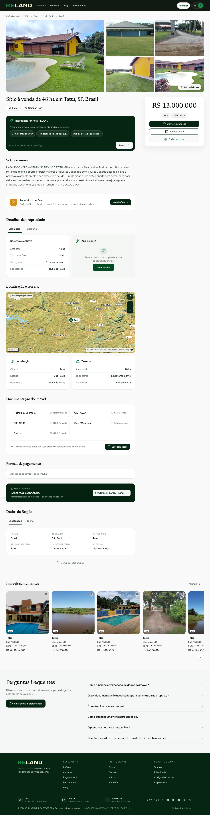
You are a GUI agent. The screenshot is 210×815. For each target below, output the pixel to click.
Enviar (122, 145)
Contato (113, 772)
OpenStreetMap (123, 350)
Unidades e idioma (182, 808)
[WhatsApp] (189, 799)
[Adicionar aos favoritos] (45, 595)
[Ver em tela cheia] (130, 297)
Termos (158, 767)
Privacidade (160, 772)
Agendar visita (176, 131)
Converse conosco (176, 123)
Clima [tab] (30, 520)
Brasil (36, 16)
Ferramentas (79, 5)
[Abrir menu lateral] (197, 5)
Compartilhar (35, 107)
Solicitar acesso (120, 446)
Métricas (113, 777)
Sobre (112, 767)
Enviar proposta (176, 139)
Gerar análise (103, 267)
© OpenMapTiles (104, 350)
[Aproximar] (130, 304)
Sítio (27, 16)
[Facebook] (167, 799)
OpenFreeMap (92, 350)
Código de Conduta (164, 777)
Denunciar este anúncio (73, 562)
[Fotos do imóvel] (55, 56)
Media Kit (113, 782)
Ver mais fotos (191, 87)
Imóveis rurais (13, 16)
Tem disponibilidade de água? (53, 134)
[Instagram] (162, 799)
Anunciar (183, 5)
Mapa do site (160, 782)
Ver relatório (119, 202)
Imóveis (41, 5)
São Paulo (49, 16)
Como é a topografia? (22, 134)
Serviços (54, 5)
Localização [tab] (15, 520)
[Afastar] (130, 310)
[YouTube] (178, 799)
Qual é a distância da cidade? (86, 134)
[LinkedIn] (173, 799)
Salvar (15, 107)
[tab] (15, 229)
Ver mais (192, 583)
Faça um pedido (71, 777)
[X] (184, 799)
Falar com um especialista (28, 703)
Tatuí (61, 16)
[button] (70, 202)
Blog (65, 5)
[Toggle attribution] (131, 350)
